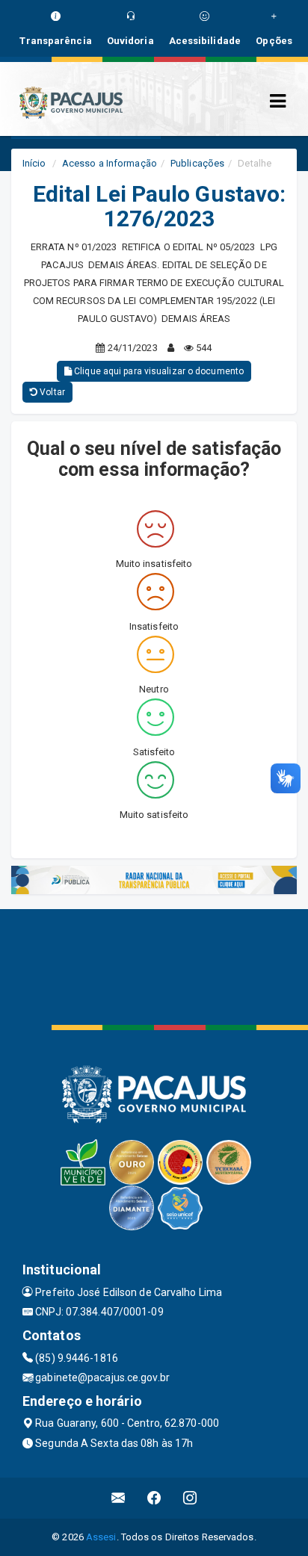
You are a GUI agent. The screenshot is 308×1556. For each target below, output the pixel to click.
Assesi (101, 1537)
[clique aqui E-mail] (118, 1498)
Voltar (51, 392)
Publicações (197, 163)
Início (34, 163)
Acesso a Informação (109, 163)
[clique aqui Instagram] (190, 1498)
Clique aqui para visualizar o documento (158, 371)
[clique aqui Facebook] (154, 1498)
